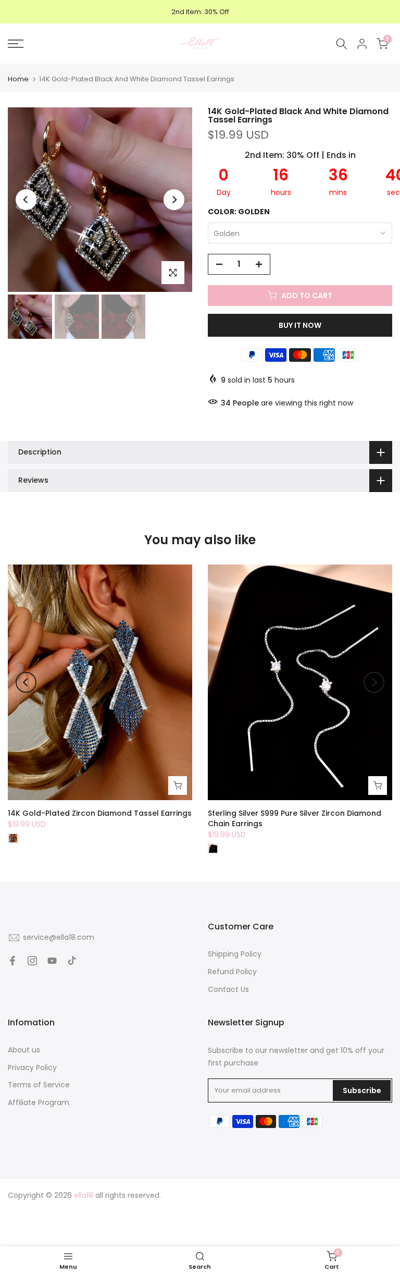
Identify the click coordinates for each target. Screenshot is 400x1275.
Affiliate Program (38, 1102)
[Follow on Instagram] (32, 960)
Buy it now (300, 325)
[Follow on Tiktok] (72, 960)
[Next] (174, 199)
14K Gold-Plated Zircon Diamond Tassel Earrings (100, 813)
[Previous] (26, 199)
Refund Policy (232, 971)
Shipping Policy (234, 954)
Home (18, 79)
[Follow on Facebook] (12, 960)
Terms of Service (39, 1085)
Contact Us (228, 989)
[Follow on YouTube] (52, 960)
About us (24, 1050)
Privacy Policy (32, 1067)
